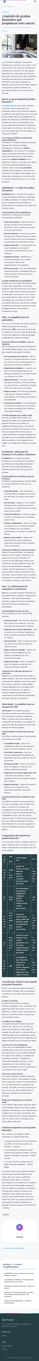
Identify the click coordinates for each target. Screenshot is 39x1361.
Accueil (4, 6)
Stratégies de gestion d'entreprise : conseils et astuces (19, 1287)
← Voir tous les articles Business (13, 1248)
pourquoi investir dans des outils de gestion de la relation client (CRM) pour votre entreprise (18, 1294)
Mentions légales (7, 1346)
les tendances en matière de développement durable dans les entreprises (18, 1281)
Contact (4, 1349)
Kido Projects (8, 1319)
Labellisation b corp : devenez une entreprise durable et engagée (19, 1274)
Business (10, 6)
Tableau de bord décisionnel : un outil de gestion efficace (17, 1302)
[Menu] (35, 1)
